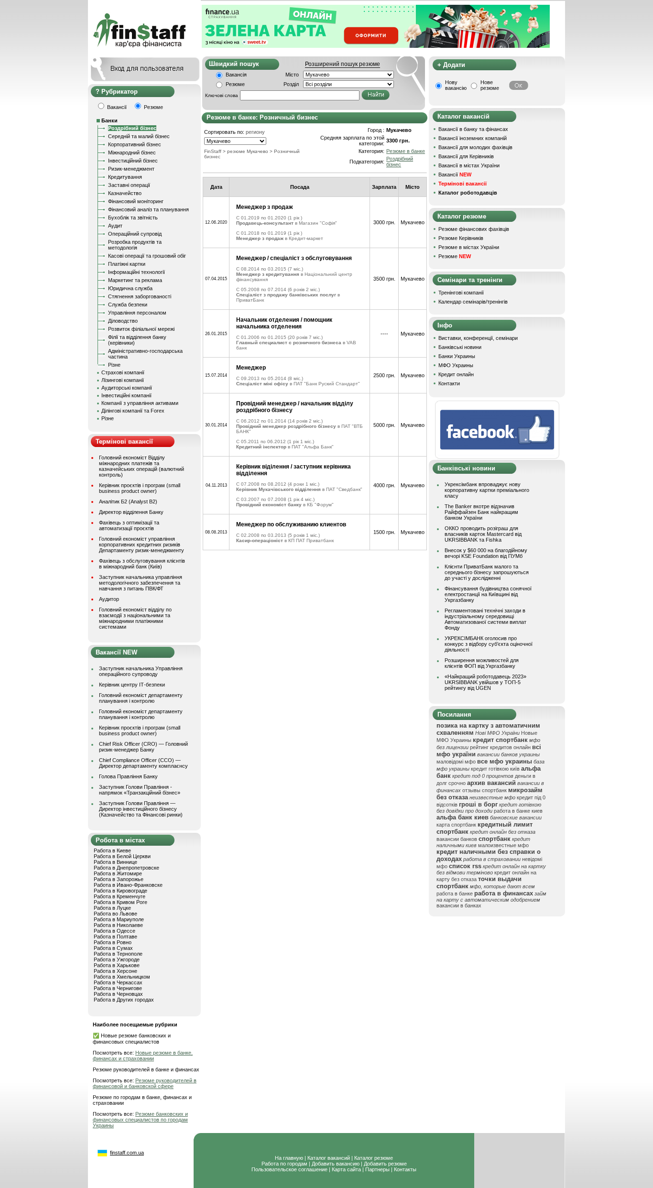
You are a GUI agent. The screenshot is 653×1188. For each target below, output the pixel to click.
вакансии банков (456, 839)
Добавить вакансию (335, 1163)
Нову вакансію (456, 85)
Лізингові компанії (122, 380)
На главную (289, 1158)
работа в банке (454, 893)
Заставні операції (129, 185)
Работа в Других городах (124, 1000)
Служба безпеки (127, 304)
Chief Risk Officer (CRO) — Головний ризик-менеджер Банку (143, 746)
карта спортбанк (456, 825)
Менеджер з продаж (264, 207)
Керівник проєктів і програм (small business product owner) (139, 488)
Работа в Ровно (112, 942)
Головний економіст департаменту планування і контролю (141, 698)
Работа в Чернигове (118, 988)
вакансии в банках (458, 905)
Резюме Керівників (460, 238)
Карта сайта (346, 1169)
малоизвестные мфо (503, 845)
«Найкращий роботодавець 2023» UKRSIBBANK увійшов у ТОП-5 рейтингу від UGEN (485, 682)
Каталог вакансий (328, 1158)
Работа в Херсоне (115, 971)
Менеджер (251, 367)
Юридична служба (130, 288)
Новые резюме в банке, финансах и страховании (143, 1055)
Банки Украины (456, 356)
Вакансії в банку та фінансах (473, 129)
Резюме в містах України (468, 247)
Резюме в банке (405, 151)
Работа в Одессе (114, 931)
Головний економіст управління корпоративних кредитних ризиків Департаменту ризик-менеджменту (141, 544)
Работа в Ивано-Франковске (128, 885)
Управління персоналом (137, 313)
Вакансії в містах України (469, 165)
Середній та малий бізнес (139, 136)
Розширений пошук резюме (342, 64)
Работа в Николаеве (118, 925)
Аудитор (109, 599)
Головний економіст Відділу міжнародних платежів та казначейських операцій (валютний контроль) (141, 466)
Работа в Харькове (117, 965)
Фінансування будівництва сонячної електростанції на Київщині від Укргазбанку (488, 594)
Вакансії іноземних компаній (472, 138)
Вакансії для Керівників (466, 156)
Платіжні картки (126, 264)
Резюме (235, 84)
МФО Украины (455, 365)
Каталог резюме (373, 1158)
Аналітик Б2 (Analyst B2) (128, 501)
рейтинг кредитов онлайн (500, 747)
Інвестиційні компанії (126, 395)
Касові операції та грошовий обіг (147, 256)
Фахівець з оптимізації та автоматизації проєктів (129, 525)
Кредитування (125, 177)
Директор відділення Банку (131, 512)
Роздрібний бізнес (132, 128)
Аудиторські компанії (126, 388)
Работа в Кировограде (120, 891)
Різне (114, 365)
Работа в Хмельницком (122, 977)
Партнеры (377, 1169)
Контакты (405, 1169)
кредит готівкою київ (495, 769)
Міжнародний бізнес (132, 152)
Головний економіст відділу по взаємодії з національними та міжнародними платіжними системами (135, 618)
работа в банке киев (518, 811)
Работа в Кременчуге (119, 896)
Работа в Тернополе (118, 954)
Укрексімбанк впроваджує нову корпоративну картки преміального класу (487, 490)
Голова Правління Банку (128, 776)
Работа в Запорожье (118, 879)
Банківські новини (459, 347)
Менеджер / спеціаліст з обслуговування (294, 258)
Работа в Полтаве (115, 936)
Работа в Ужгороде (117, 959)
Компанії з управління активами (139, 403)
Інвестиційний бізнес (133, 160)
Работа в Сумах (113, 948)
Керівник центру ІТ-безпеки (132, 684)
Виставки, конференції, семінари (478, 338)
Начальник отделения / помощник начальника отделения (284, 323)
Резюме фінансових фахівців (473, 229)
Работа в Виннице (115, 862)
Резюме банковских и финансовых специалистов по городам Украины (140, 1119)
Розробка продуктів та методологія (135, 245)
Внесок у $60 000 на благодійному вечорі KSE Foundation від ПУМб (486, 553)
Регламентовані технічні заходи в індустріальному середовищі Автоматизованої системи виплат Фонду (485, 619)
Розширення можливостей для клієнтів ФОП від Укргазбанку (482, 663)
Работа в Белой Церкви (122, 856)
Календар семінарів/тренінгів (473, 302)
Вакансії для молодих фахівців (475, 147)
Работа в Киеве (112, 850)
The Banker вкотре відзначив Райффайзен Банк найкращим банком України (481, 512)
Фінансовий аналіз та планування (148, 209)
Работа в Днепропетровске (126, 868)
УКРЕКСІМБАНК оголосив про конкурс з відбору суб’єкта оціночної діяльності (489, 644)
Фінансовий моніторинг (135, 201)
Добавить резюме (385, 1163)
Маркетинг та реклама (135, 280)
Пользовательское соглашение (289, 1169)
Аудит (115, 226)
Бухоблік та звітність (133, 217)
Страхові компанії (122, 372)
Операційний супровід (135, 234)
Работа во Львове (115, 913)
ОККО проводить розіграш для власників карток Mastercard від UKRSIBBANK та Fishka (483, 534)
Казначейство (124, 193)
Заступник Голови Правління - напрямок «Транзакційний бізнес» (139, 790)
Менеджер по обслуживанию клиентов (291, 524)
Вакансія (236, 74)
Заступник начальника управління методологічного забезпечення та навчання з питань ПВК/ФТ (140, 582)
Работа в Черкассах (118, 982)
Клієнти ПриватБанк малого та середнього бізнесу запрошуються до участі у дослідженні (487, 572)
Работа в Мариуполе (119, 919)
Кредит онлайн (456, 374)
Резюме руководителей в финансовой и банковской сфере (144, 1083)
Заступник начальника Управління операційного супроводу (141, 671)
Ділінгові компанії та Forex (132, 411)
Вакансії (454, 174)
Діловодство (123, 321)
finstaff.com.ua (127, 1152)
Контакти (449, 383)
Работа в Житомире (118, 873)
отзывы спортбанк (484, 790)
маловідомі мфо (456, 761)
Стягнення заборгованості (139, 296)
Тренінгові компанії (461, 292)
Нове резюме (489, 85)
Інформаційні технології (136, 272)
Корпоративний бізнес (134, 144)
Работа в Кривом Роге (120, 902)
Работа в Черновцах (118, 994)
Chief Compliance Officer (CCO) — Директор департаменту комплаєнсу (143, 763)
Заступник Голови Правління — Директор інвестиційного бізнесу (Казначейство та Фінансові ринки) (141, 808)
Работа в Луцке (112, 908)
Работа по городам (284, 1163)
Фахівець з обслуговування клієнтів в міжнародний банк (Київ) (142, 563)
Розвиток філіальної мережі (141, 329)
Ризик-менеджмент (131, 169)
